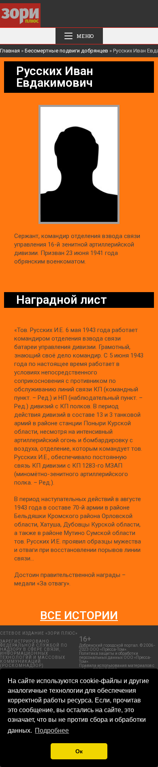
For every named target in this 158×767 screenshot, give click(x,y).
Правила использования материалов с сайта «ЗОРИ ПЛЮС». (116, 667)
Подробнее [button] (52, 730)
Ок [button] (79, 751)
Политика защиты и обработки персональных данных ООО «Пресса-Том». (115, 657)
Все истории (79, 615)
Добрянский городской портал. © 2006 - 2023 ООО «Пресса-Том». (117, 647)
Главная (10, 51)
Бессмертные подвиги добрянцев (66, 51)
